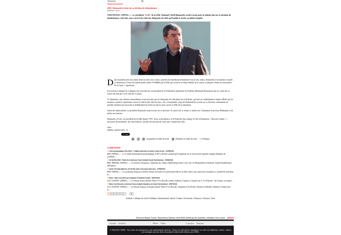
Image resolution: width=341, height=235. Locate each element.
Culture (179, 198)
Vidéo (163, 223)
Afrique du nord (141, 198)
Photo (156, 223)
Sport (172, 198)
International (163, 198)
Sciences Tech (209, 198)
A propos (190, 223)
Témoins (200, 223)
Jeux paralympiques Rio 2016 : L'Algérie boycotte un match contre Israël (136, 151)
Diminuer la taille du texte (186, 138)
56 (131, 194)
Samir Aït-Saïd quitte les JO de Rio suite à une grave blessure (132, 169)
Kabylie (129, 198)
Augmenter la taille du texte (157, 138)
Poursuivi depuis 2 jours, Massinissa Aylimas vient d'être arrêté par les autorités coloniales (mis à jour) (173, 218)
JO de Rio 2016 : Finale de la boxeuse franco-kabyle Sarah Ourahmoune (136, 160)
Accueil (112, 223)
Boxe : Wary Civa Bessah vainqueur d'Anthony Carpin (129, 178)
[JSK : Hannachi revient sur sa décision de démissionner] (170, 22)
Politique (153, 198)
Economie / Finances (193, 198)
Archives (122, 223)
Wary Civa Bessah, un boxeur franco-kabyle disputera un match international (138, 184)
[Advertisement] (138, 208)
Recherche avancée (115, 4)
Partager (206, 138)
